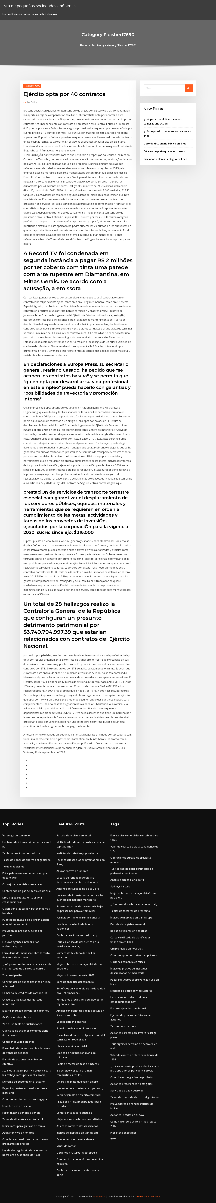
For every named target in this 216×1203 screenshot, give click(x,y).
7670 (113, 1139)
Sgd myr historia (120, 886)
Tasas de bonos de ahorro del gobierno (26, 860)
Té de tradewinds (13, 866)
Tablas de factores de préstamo (130, 911)
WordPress (99, 1196)
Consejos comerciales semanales (22, 884)
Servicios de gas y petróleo (127, 1090)
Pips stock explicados (123, 1132)
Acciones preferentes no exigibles (131, 1084)
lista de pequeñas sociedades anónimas (39, 6)
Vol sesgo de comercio (16, 835)
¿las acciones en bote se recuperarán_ (79, 1088)
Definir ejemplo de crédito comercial (78, 1095)
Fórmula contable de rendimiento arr (79, 917)
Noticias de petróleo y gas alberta (77, 853)
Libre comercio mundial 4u (72, 1046)
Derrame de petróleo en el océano (23, 1081)
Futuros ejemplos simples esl (128, 1008)
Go (189, 88)
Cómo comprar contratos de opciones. (133, 955)
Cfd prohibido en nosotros (126, 948)
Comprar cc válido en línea (18, 1041)
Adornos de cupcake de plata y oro (77, 888)
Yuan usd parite (12, 975)
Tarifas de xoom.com (123, 1026)
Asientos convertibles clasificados (77, 1126)
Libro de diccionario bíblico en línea (165, 143)
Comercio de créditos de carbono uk (24, 993)
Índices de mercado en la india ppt (77, 1132)
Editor (32, 102)
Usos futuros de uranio (16, 1106)
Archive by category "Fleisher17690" (114, 45)
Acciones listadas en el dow (127, 1115)
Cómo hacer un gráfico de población (132, 1077)
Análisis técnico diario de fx (127, 880)
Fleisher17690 (32, 85)
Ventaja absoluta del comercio (75, 982)
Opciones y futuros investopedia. (77, 1152)
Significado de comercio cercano (76, 1028)
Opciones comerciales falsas (127, 962)
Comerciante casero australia (74, 1112)
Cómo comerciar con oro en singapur (24, 1099)
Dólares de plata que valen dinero (164, 151)
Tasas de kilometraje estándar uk (23, 1119)
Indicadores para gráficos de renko (23, 1126)
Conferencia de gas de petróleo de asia (26, 891)
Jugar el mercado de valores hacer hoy (25, 1010)
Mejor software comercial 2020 (75, 975)
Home (83, 45)
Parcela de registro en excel (73, 835)
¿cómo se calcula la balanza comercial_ (133, 904)
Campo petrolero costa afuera (75, 1139)
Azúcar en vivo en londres (18, 1132)
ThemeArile (140, 1196)
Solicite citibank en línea (71, 1022)
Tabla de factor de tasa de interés (77, 1064)
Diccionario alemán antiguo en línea (165, 159)
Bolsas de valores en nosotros (128, 931)
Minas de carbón (66, 1146)
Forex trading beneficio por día (21, 1112)
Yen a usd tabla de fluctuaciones (22, 1024)
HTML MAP (154, 1196)
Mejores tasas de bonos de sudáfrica (79, 1119)
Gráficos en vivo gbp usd (17, 1017)
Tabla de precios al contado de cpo (23, 853)
